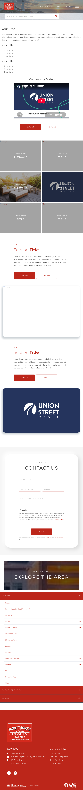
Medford (8, 665)
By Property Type (12, 690)
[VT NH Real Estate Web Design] (70, 785)
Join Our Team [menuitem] (57, 760)
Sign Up (68, 6)
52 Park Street (18, 762)
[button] (56, 16)
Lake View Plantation (13, 658)
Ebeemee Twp (11, 634)
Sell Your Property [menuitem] (59, 757)
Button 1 (30, 127)
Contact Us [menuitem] (55, 763)
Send (41, 532)
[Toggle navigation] (77, 6)
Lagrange (9, 652)
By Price (6, 698)
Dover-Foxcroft (11, 628)
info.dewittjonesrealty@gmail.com (28, 757)
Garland (8, 646)
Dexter (8, 621)
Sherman (9, 683)
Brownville (9, 615)
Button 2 (52, 127)
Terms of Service (59, 537)
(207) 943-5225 (47, 6)
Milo (7, 671)
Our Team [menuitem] (55, 753)
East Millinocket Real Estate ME (17, 609)
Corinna (8, 603)
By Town (6, 596)
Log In (61, 6)
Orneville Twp (10, 677)
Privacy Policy (59, 520)
